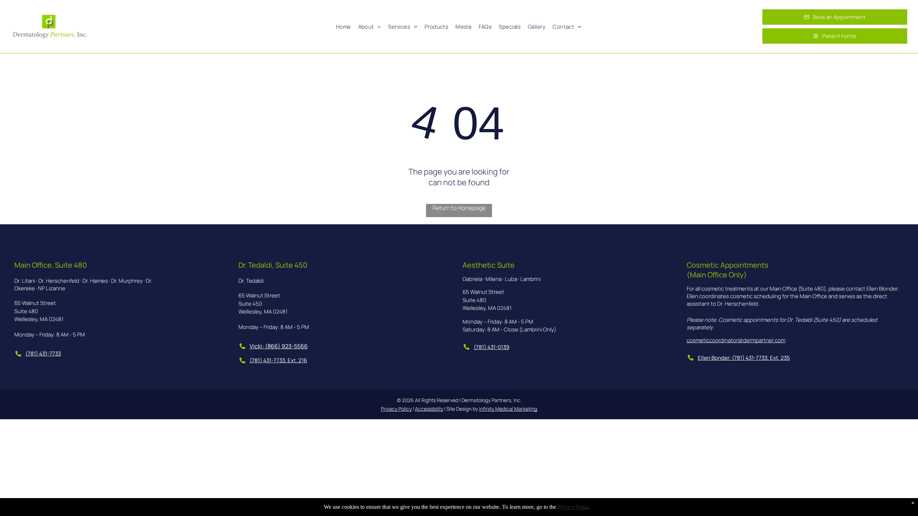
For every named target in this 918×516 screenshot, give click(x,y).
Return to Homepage (459, 208)
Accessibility (429, 408)
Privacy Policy (396, 408)
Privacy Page (572, 507)
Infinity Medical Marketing (508, 408)
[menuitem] (343, 26)
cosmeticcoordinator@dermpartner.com (736, 340)
